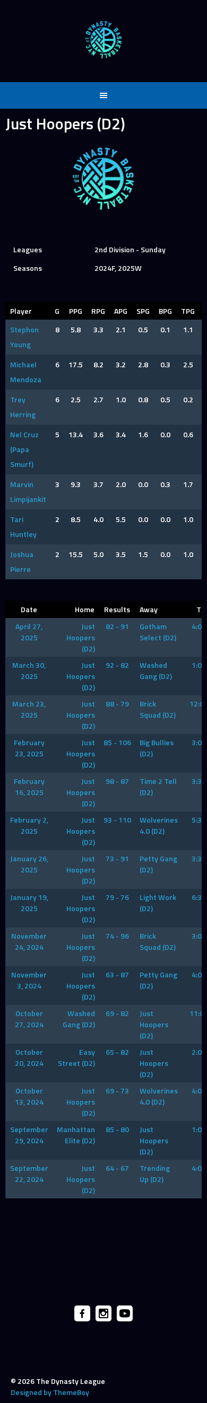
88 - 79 (117, 703)
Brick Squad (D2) (158, 709)
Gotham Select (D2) (158, 632)
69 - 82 (117, 1013)
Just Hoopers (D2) (80, 637)
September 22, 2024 (29, 1173)
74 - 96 (117, 935)
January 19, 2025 (29, 903)
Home (84, 609)
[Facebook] (82, 1313)
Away (149, 609)
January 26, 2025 (29, 864)
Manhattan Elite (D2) (76, 1135)
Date (29, 609)
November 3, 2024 (29, 980)
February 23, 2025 (29, 748)
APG (120, 310)
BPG (165, 310)
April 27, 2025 (28, 632)
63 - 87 (117, 974)
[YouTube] (125, 1313)
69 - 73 (117, 1090)
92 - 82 (117, 664)
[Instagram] (103, 1313)
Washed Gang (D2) (156, 670)
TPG (188, 310)
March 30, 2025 (29, 670)
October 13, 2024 (29, 1096)
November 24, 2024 (29, 941)
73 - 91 (117, 858)
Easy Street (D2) (76, 1057)
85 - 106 (117, 742)
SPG (143, 310)
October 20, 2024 (29, 1057)
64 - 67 (117, 1167)
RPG (98, 310)
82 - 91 (117, 626)
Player (21, 310)
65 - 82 (117, 1051)
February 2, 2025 (29, 825)
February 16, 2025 (29, 786)
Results (117, 609)
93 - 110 (117, 819)
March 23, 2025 (29, 709)
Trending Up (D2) (155, 1173)
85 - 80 (117, 1129)
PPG (75, 310)
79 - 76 (117, 897)
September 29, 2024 (29, 1135)
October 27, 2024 (29, 1019)
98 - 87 (117, 781)
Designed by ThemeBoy (50, 1392)
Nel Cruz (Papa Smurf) (24, 449)
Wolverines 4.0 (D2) (159, 825)
